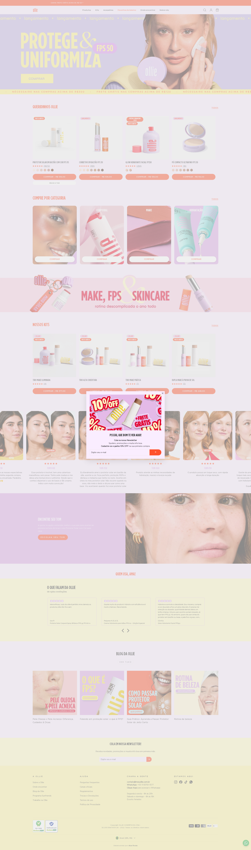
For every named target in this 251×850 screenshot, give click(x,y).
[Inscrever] (155, 452)
